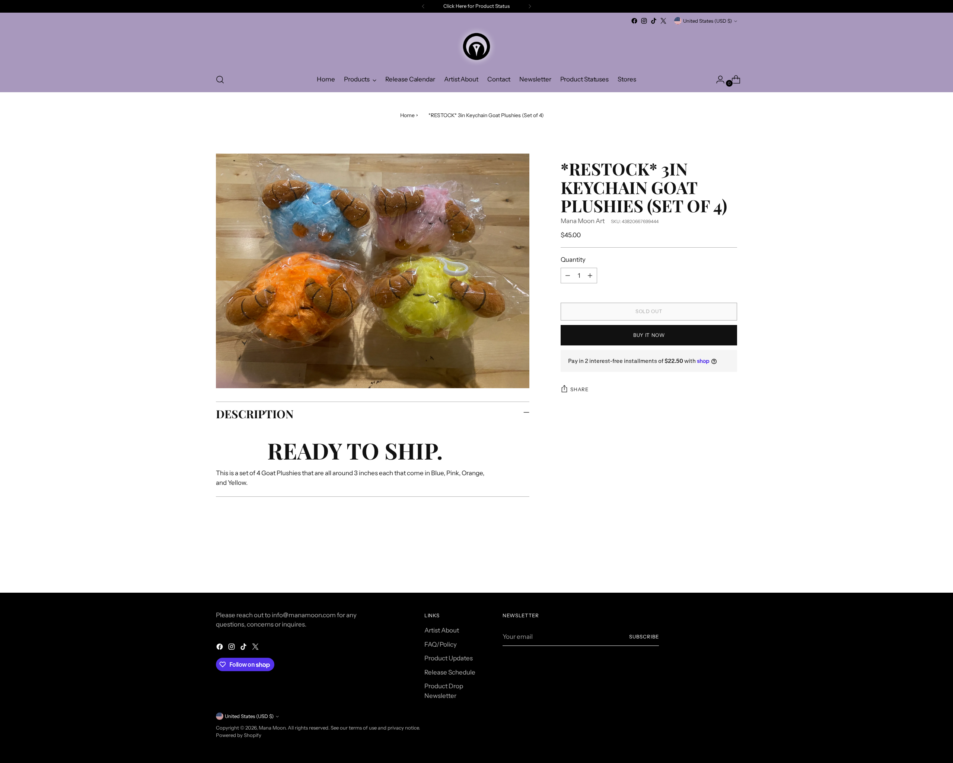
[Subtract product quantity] (567, 275)
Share (579, 389)
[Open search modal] (220, 79)
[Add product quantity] (590, 275)
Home (407, 115)
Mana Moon (272, 728)
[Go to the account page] (717, 79)
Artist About (441, 630)
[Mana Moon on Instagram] (644, 20)
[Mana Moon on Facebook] (634, 20)
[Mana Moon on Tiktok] (653, 20)
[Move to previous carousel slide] (713, 567)
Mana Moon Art (583, 221)
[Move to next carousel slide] (730, 567)
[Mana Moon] (476, 46)
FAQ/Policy (440, 644)
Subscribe (644, 637)
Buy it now (649, 335)
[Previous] (423, 6)
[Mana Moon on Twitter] (663, 20)
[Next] (530, 6)
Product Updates (448, 658)
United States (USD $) (707, 21)
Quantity (573, 259)
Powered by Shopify (238, 735)
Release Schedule (449, 672)
